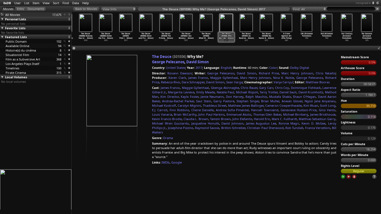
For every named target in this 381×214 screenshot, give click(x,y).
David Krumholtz (310, 92)
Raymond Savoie (207, 128)
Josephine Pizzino (180, 128)
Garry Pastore (223, 101)
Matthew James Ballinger (246, 105)
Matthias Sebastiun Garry (317, 119)
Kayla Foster (189, 96)
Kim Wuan (310, 105)
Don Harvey (234, 96)
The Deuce (162, 56)
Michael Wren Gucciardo (170, 123)
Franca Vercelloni (317, 128)
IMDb (165, 162)
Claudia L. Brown (196, 119)
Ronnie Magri (289, 123)
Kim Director (169, 96)
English (226, 67)
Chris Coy (282, 88)
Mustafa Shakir (280, 96)
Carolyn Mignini (189, 105)
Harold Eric (262, 119)
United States (175, 67)
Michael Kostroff (164, 105)
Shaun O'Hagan (304, 96)
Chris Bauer (249, 88)
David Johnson (232, 123)
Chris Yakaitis (326, 73)
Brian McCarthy (185, 114)
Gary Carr (266, 88)
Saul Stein (203, 101)
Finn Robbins (179, 110)
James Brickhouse (323, 114)
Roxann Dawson (179, 73)
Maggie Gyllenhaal (224, 78)
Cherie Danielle (202, 110)
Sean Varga (234, 82)
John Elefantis (242, 119)
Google (176, 162)
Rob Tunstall (294, 128)
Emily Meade (205, 92)
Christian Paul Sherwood (265, 128)
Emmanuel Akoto (239, 114)
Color (273, 67)
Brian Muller (270, 101)
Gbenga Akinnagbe (225, 88)
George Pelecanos (168, 61)
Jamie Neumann (212, 96)
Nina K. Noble (283, 78)
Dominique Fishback (306, 88)
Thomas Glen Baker (267, 114)
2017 (199, 67)
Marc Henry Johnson (297, 73)
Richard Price (269, 73)
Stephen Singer (248, 101)
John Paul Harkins (211, 114)
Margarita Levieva (181, 92)
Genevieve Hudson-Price (299, 110)
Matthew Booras (318, 82)
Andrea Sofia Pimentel (232, 110)
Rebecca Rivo (170, 82)
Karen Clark (177, 78)
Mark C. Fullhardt (284, 119)
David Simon (197, 61)
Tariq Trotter (269, 92)
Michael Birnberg (295, 114)
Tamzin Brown (220, 119)
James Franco (198, 78)
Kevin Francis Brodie (167, 119)
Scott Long (328, 105)
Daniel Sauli (288, 92)
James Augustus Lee (261, 123)
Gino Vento (327, 110)
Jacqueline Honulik (205, 123)
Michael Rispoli (247, 92)
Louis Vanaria (162, 114)
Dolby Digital (299, 67)
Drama (168, 138)
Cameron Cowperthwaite (283, 105)
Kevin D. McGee (313, 123)
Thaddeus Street (214, 105)
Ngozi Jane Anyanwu (320, 101)
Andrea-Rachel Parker (178, 101)
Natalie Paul (225, 92)
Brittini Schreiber (233, 128)
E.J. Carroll (159, 110)
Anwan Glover (292, 101)
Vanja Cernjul (283, 82)
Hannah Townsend (264, 110)
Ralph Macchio (256, 96)
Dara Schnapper (193, 82)
